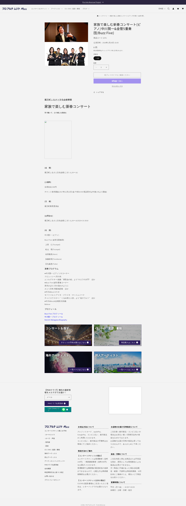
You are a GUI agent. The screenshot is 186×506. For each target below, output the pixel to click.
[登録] (68, 397)
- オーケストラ (50, 435)
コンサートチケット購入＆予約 (56, 431)
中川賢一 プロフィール (54, 317)
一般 (98, 58)
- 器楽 (47, 446)
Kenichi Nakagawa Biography (56, 320)
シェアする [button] (100, 92)
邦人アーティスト (51, 457)
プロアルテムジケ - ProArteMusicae (95, 505)
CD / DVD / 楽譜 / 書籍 (52, 450)
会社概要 (48, 469)
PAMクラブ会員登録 (55, 403)
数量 (95, 63)
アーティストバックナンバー (55, 461)
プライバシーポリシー (52, 480)
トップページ (103, 16)
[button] (40, 8)
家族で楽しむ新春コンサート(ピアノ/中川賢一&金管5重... (127, 16)
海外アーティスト (51, 453)
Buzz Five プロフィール (54, 314)
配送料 (99, 50)
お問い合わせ (49, 476)
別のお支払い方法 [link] (117, 86)
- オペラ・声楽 (50, 438)
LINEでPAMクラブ (54, 409)
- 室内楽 (47, 442)
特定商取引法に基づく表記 (54, 472)
